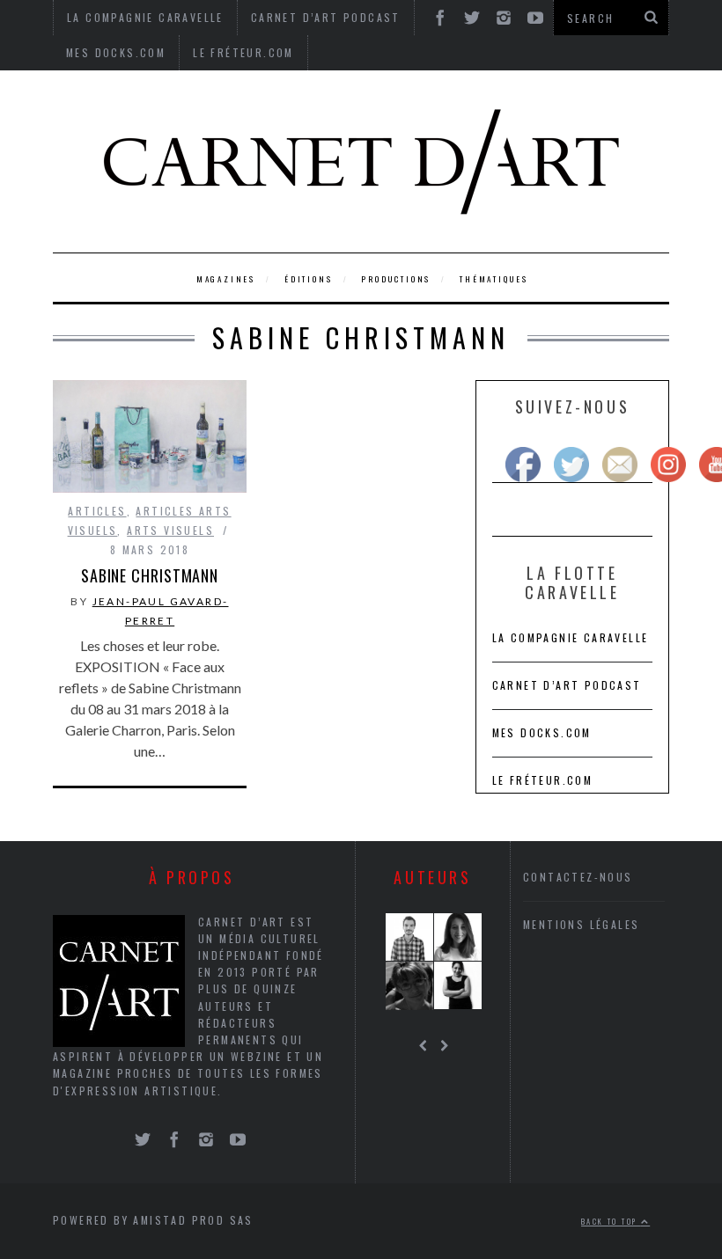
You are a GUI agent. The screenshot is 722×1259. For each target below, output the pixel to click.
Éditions (308, 279)
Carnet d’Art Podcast (567, 684)
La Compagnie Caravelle (570, 637)
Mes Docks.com (116, 52)
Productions (396, 279)
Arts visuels (170, 530)
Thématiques (494, 279)
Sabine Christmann (149, 575)
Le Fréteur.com (243, 52)
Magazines (225, 279)
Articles (97, 510)
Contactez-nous (578, 876)
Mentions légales (581, 924)
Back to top (611, 1221)
